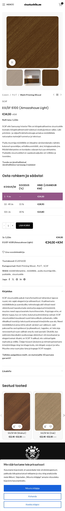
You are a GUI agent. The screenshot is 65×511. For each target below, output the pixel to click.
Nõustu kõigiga (32, 488)
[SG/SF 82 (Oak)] (48, 412)
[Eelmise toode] (53, 95)
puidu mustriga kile (46, 270)
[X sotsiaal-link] (13, 279)
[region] (32, 485)
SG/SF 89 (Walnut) (17, 433)
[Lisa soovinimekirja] (19, 426)
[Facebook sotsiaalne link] (9, 279)
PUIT (14, 95)
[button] (9, 42)
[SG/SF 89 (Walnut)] (17, 412)
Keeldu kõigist (32, 504)
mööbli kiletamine (17, 270)
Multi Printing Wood (30, 95)
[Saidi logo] (32, 4)
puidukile (6, 274)
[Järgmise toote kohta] (61, 95)
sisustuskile (17, 274)
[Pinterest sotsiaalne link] (17, 279)
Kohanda (32, 496)
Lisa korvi (24, 225)
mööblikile (31, 270)
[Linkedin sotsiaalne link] (21, 279)
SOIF (4, 101)
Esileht (5, 95)
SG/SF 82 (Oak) (48, 433)
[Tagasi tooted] (57, 95)
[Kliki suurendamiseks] (12, 62)
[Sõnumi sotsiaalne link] (24, 279)
